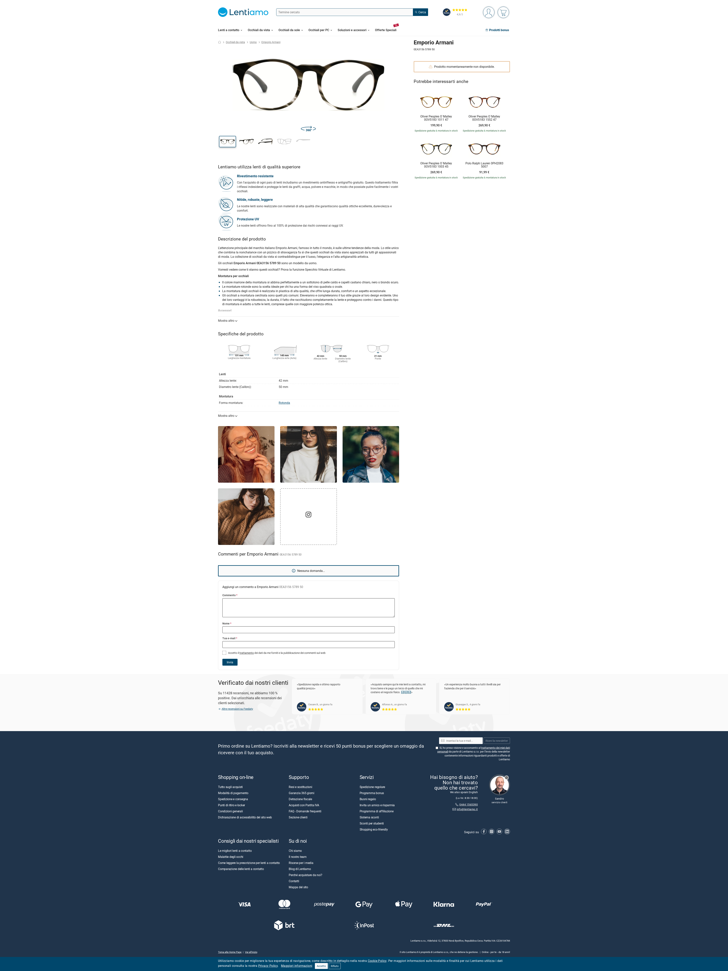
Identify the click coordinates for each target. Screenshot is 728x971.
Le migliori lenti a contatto (235, 851)
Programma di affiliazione (377, 811)
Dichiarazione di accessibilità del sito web (245, 817)
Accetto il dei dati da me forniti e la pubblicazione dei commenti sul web (277, 653)
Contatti (294, 881)
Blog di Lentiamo (300, 869)
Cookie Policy (377, 961)
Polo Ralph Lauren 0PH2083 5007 (484, 165)
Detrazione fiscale (300, 799)
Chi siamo (295, 851)
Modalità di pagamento (233, 793)
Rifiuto (335, 966)
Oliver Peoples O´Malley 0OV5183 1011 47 (436, 118)
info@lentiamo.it (467, 809)
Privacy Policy (268, 966)
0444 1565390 (468, 804)
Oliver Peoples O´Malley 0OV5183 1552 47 (484, 118)
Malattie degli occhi (230, 857)
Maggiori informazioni (296, 966)
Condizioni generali (230, 811)
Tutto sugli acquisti (230, 787)
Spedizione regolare (372, 787)
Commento (229, 595)
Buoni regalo (368, 799)
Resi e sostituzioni (300, 787)
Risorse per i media (301, 863)
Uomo (253, 42)
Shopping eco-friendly (374, 829)
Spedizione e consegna (233, 799)
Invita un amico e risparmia (377, 805)
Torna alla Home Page (230, 952)
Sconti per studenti (372, 823)
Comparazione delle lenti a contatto (241, 869)
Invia (230, 662)
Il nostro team (298, 857)
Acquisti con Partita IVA (304, 805)
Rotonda (284, 403)
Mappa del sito (298, 887)
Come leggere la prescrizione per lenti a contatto (249, 863)
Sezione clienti (298, 817)
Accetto (321, 966)
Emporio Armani (270, 42)
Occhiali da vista (235, 42)
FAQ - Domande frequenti (305, 811)
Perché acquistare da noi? (305, 875)
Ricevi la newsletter (497, 740)
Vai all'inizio (251, 952)
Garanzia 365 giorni (301, 793)
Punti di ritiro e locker (231, 805)
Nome (226, 623)
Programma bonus (372, 793)
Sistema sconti (369, 817)
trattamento (246, 653)
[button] (227, 141)
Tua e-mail (229, 638)
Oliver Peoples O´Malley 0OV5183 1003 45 (436, 165)
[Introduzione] (219, 42)
